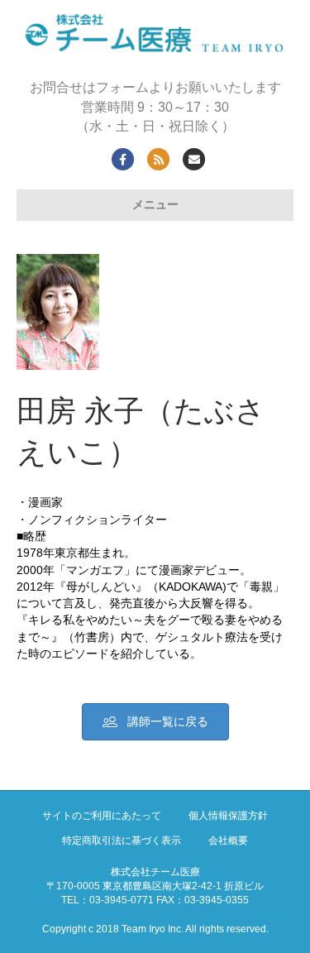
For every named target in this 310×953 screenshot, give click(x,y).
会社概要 (228, 840)
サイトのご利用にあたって (101, 815)
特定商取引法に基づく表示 (121, 840)
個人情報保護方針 (228, 815)
